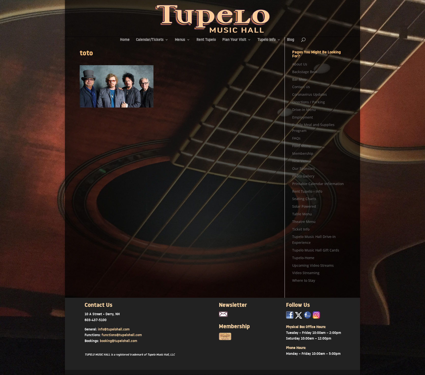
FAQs (296, 138)
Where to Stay (303, 280)
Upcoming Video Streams (313, 265)
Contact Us (301, 86)
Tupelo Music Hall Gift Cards (315, 250)
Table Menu (302, 214)
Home (125, 40)
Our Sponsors (303, 168)
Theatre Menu (304, 221)
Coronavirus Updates (309, 94)
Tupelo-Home (303, 257)
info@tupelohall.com (114, 329)
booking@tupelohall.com (118, 340)
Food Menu (301, 145)
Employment (302, 117)
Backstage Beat (304, 71)
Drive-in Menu (304, 109)
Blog (290, 40)
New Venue (301, 160)
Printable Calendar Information (318, 183)
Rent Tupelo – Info (307, 191)
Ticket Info (300, 229)
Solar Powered (304, 206)
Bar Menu (300, 79)
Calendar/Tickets (150, 40)
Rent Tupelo (206, 40)
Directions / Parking (308, 102)
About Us (299, 64)
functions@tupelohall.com (122, 334)
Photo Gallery (303, 176)
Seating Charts (304, 198)
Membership (302, 153)
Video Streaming (305, 272)
